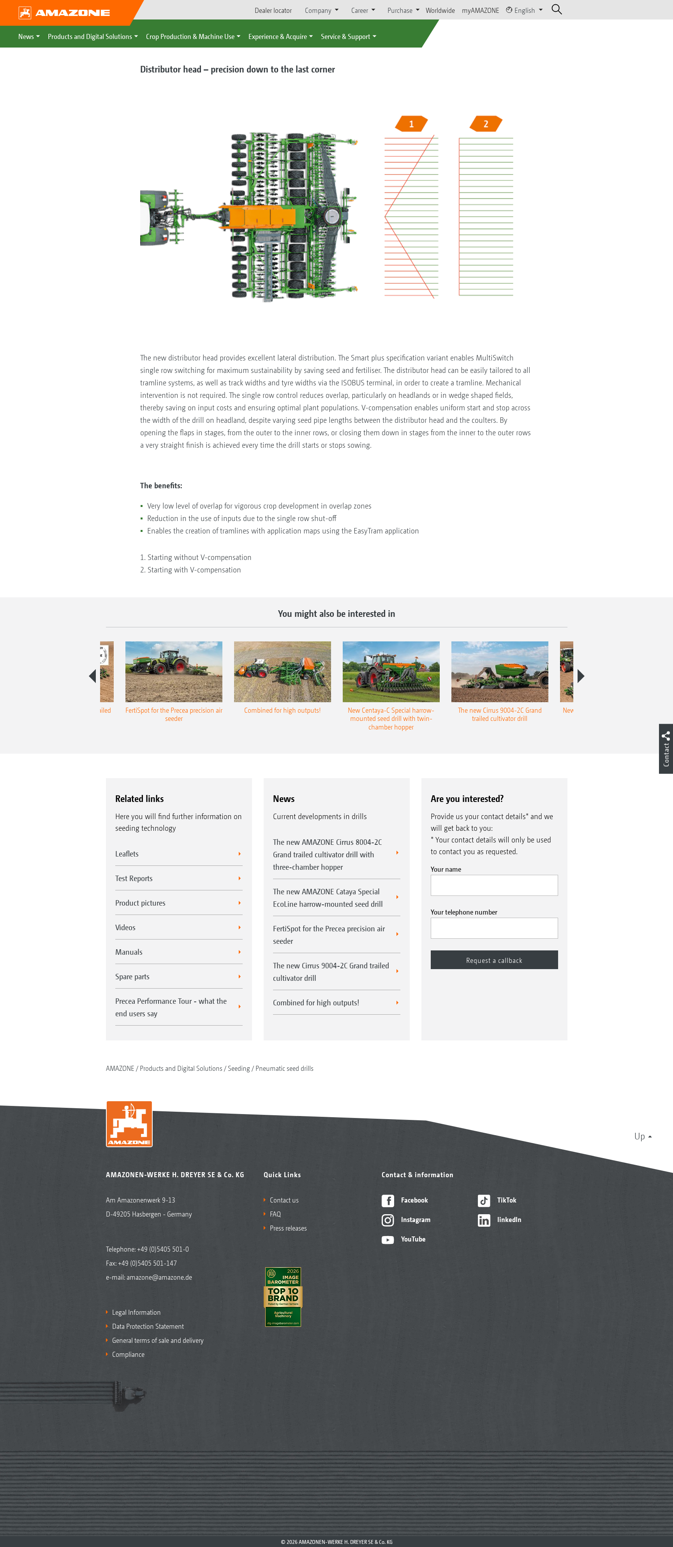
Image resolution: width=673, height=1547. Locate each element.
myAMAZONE (480, 9)
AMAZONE (120, 1067)
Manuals (129, 951)
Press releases (288, 1227)
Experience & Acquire (277, 35)
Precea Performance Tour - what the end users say (171, 1007)
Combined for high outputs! (316, 1002)
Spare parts (132, 976)
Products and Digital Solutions (90, 35)
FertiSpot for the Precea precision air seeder (329, 934)
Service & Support (345, 35)
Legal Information (136, 1311)
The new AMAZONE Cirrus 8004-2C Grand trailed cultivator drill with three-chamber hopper (327, 854)
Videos (125, 927)
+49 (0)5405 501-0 (163, 1248)
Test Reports (134, 878)
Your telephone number (464, 911)
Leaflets (127, 853)
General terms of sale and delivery (158, 1339)
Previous (92, 676)
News (26, 35)
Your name (446, 868)
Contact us (284, 1199)
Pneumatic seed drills (284, 1067)
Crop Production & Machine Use (190, 35)
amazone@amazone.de (159, 1276)
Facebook (414, 1199)
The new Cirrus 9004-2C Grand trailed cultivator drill (331, 971)
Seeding (239, 1067)
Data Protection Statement (148, 1325)
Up (639, 1135)
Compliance (128, 1353)
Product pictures (140, 902)
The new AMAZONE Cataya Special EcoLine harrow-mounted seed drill (328, 897)
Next (581, 676)
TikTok (506, 1199)
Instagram (415, 1218)
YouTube (413, 1238)
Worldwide (440, 9)
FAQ (275, 1213)
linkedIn (508, 1218)
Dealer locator (273, 9)
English (524, 9)
